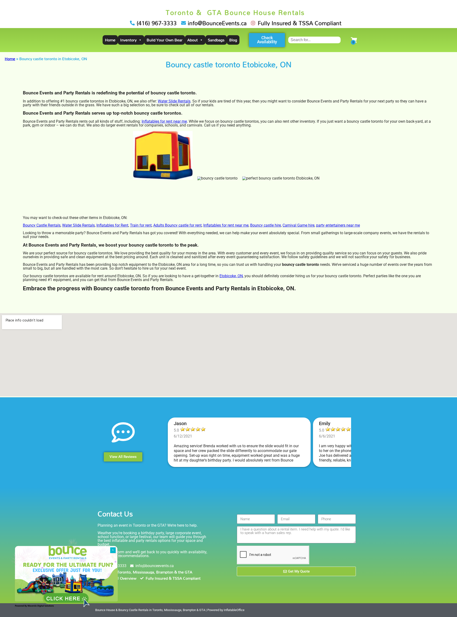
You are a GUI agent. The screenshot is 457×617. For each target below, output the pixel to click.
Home (110, 40)
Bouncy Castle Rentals (41, 225)
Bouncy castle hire (265, 225)
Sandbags (216, 40)
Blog (233, 40)
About (192, 40)
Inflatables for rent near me (164, 121)
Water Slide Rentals (174, 101)
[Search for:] (314, 40)
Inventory (128, 40)
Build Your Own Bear (165, 40)
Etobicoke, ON (231, 276)
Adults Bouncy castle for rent (177, 225)
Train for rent (141, 225)
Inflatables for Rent (112, 225)
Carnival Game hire (298, 225)
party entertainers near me (338, 225)
